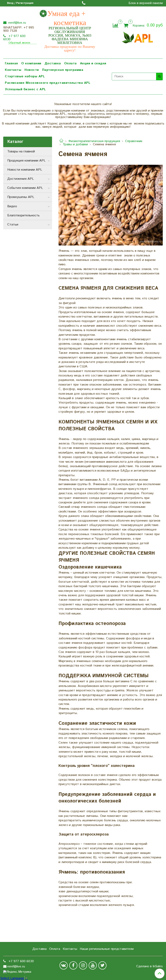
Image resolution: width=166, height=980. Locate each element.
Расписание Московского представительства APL (47, 83)
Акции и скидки (93, 63)
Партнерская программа (62, 70)
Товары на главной (21, 151)
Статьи (12, 224)
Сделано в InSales (149, 966)
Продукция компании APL (26, 160)
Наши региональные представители (107, 949)
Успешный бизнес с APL (25, 89)
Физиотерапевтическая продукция (94, 141)
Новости (31, 70)
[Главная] (61, 141)
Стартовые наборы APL (25, 76)
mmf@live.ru (16, 22)
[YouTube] (93, 965)
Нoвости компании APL (24, 169)
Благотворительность (23, 215)
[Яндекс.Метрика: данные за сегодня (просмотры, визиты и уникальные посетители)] (17, 972)
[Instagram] (83, 965)
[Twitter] (102, 965)
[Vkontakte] (64, 965)
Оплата (70, 63)
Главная (11, 63)
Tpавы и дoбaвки (75, 144)
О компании (31, 63)
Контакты (13, 70)
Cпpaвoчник (133, 141)
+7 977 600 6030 (14, 38)
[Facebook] (73, 965)
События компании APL (25, 188)
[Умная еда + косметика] (137, 37)
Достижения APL (20, 178)
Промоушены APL (20, 197)
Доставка (53, 63)
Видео (12, 206)
